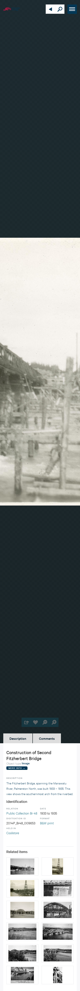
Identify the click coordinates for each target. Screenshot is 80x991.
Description (17, 738)
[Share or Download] (26, 722)
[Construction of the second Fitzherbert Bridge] (22, 931)
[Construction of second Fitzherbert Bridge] (58, 975)
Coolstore (12, 832)
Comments (47, 738)
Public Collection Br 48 (21, 813)
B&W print (47, 823)
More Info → (16, 767)
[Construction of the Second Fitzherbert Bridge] (22, 866)
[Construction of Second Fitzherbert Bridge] (58, 866)
